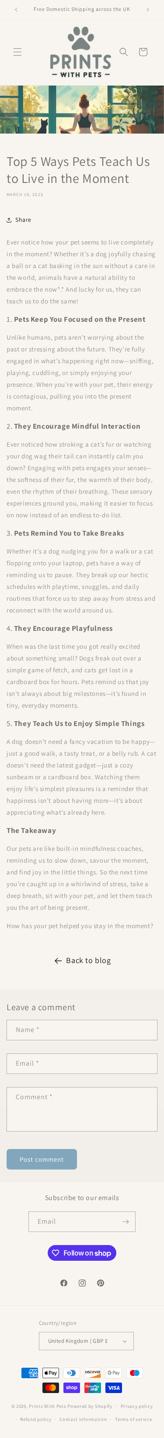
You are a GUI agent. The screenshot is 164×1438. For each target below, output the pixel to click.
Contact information (83, 1419)
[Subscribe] (125, 1221)
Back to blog (88, 960)
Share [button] (23, 220)
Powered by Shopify (89, 1406)
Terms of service (133, 1419)
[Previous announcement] (16, 9)
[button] (17, 52)
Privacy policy (137, 1406)
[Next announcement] (147, 9)
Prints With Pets (47, 1406)
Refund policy (35, 1419)
